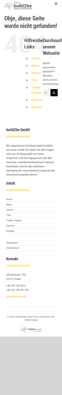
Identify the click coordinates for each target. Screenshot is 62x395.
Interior (36, 73)
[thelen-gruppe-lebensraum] (31, 327)
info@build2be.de (16, 296)
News (35, 65)
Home (36, 58)
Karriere (37, 100)
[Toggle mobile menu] (56, 3)
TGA (34, 80)
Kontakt (37, 107)
